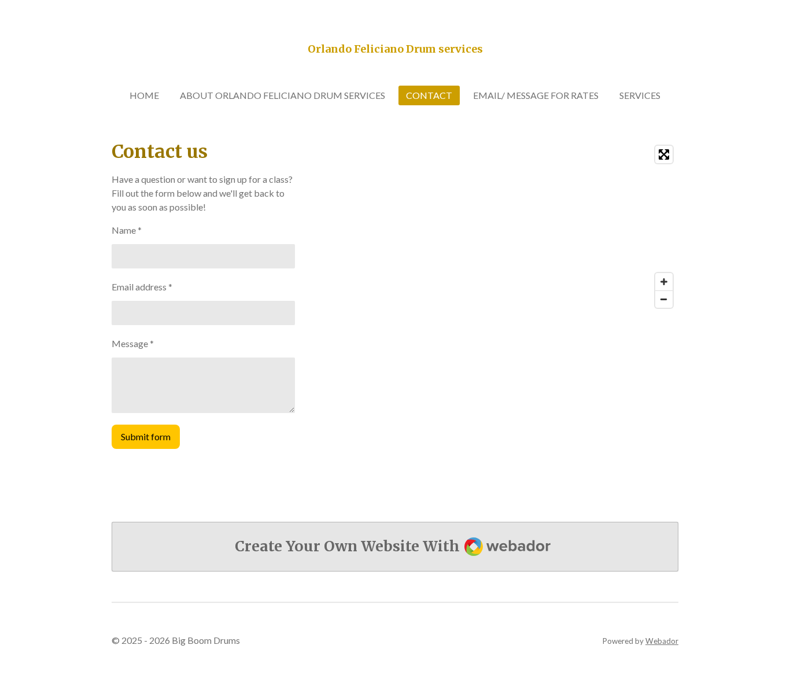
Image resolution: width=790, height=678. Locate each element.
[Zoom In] (664, 281)
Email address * (142, 286)
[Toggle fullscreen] (664, 154)
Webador (661, 641)
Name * (127, 229)
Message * (133, 343)
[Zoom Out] (664, 299)
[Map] (540, 227)
